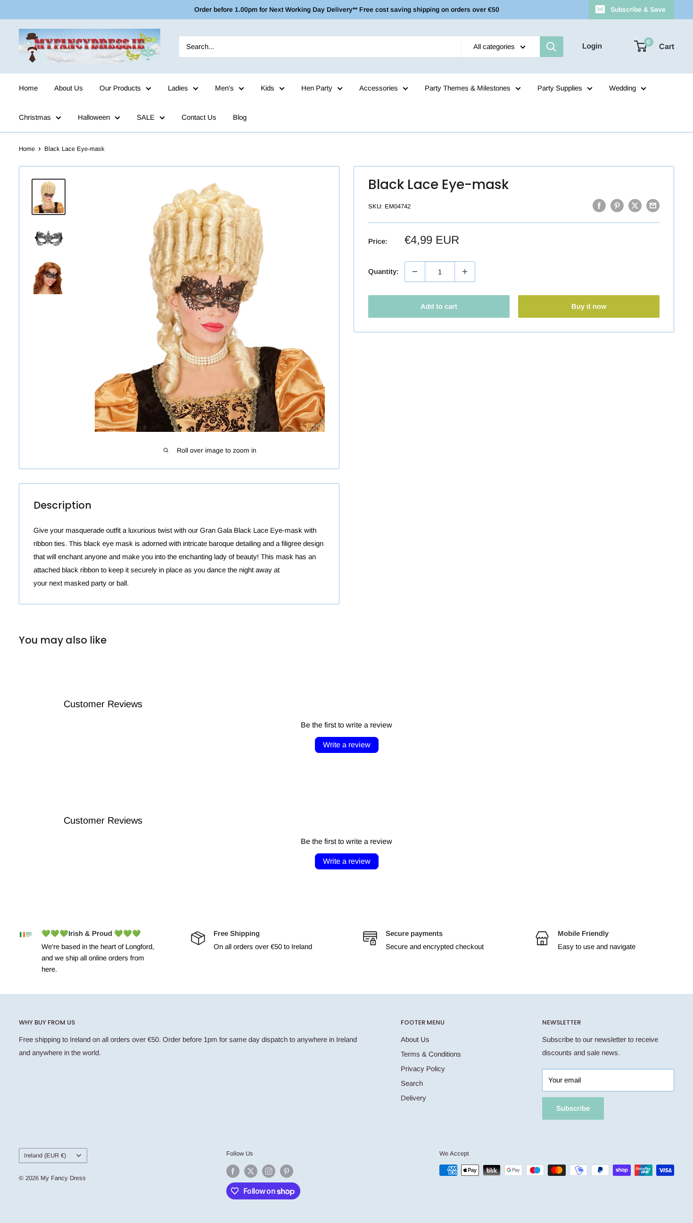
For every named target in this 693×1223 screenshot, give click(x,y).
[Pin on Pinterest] (617, 205)
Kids (267, 88)
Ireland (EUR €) (45, 1155)
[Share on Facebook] (599, 205)
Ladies (178, 88)
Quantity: (383, 271)
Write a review (347, 745)
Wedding (622, 88)
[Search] (551, 46)
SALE (146, 117)
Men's (224, 88)
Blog (240, 117)
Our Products (120, 88)
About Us (68, 88)
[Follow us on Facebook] (232, 1171)
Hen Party (316, 88)
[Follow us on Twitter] (250, 1171)
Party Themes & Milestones (468, 88)
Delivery (413, 1098)
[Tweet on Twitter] (635, 205)
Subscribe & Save (638, 9)
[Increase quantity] (465, 271)
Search (412, 1083)
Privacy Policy (423, 1069)
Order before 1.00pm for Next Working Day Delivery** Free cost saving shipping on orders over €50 (346, 9)
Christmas (35, 117)
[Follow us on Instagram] (268, 1171)
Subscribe (573, 1108)
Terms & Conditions (431, 1054)
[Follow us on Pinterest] (286, 1171)
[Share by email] (653, 205)
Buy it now (588, 306)
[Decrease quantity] (415, 271)
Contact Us (199, 117)
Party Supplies (559, 88)
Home (28, 88)
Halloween (94, 117)
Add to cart (439, 306)
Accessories (378, 88)
